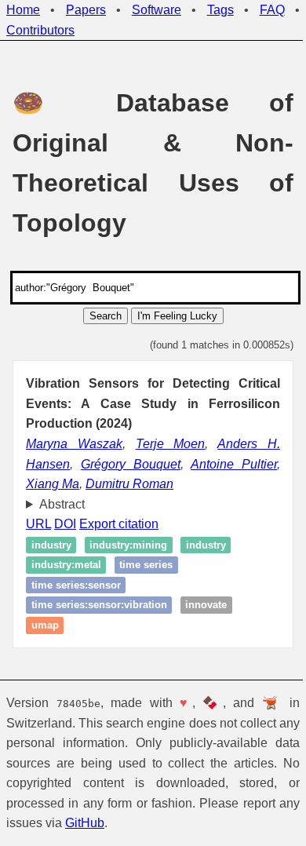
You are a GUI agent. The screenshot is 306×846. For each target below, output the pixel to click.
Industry (51, 545)
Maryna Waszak (74, 443)
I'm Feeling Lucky (177, 316)
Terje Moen (171, 443)
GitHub (108, 823)
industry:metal (66, 565)
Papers (86, 9)
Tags (220, 9)
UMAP (45, 625)
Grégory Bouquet (130, 464)
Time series (146, 565)
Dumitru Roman (129, 483)
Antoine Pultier (234, 464)
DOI (65, 524)
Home (23, 9)
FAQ (272, 9)
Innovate (206, 605)
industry (206, 545)
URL (38, 524)
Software (156, 9)
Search (105, 316)
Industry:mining (128, 545)
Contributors (40, 30)
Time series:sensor (76, 585)
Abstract (62, 504)
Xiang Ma (52, 483)
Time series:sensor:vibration (99, 605)
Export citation (118, 524)
